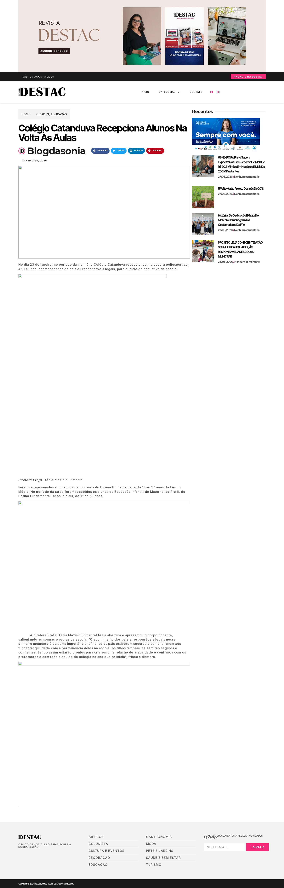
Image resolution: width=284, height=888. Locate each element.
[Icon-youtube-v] (39, 853)
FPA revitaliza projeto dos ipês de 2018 (241, 188)
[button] (100, 151)
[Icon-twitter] (26, 853)
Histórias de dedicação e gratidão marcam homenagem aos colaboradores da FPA (238, 220)
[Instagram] (218, 92)
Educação (59, 114)
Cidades (42, 114)
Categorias (167, 91)
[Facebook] (211, 92)
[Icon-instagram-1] (32, 853)
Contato (196, 91)
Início (145, 91)
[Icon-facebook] (19, 853)
